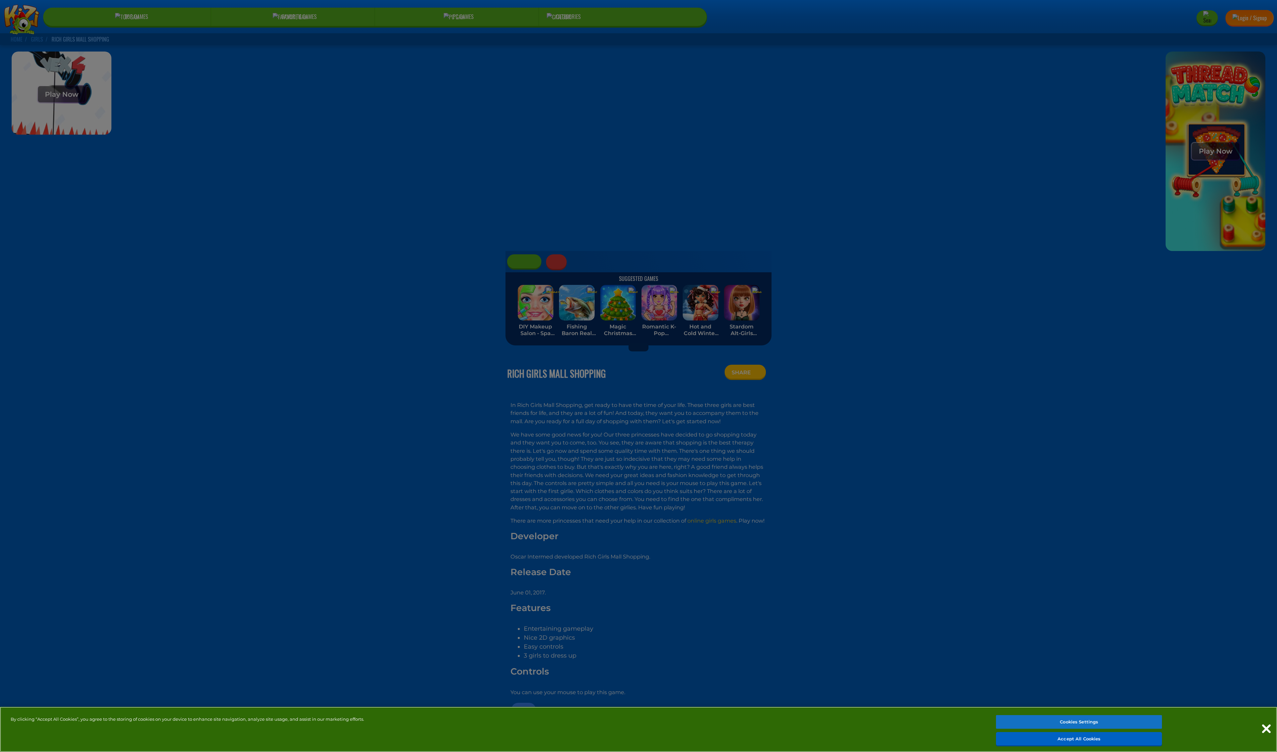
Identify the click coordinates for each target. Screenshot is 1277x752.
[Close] (1266, 728)
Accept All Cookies (1079, 738)
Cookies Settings (1079, 721)
